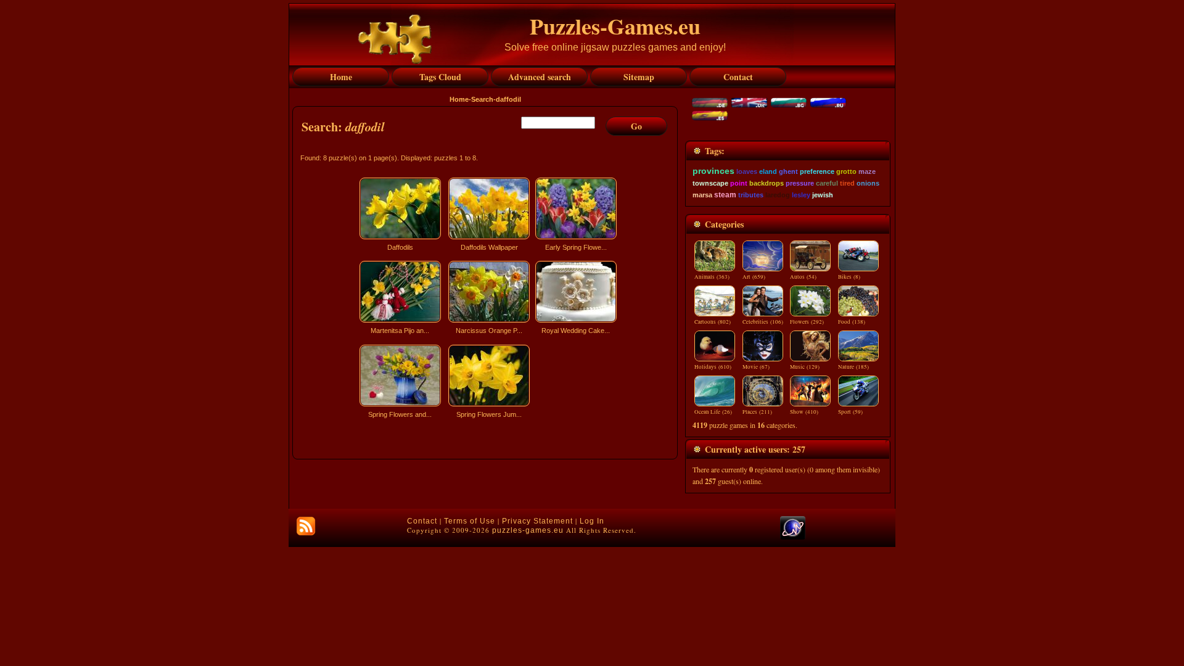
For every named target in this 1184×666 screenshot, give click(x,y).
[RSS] (306, 526)
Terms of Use (469, 521)
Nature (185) (853, 367)
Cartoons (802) (712, 322)
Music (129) (805, 367)
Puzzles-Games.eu (615, 26)
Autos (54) (803, 277)
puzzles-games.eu (528, 530)
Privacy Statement (537, 521)
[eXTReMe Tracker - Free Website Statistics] (792, 537)
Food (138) (851, 322)
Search (482, 99)
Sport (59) (850, 412)
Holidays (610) (712, 367)
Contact (422, 521)
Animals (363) (712, 277)
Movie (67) (756, 367)
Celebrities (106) (762, 322)
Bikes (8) (849, 277)
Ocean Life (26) (713, 412)
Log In (592, 521)
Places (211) (757, 412)
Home (459, 99)
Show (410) (804, 412)
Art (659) (753, 277)
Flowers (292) (807, 322)
